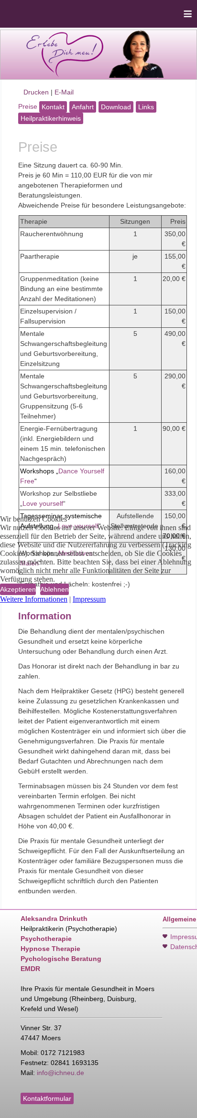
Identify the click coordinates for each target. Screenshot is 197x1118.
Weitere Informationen (33, 599)
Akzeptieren (18, 589)
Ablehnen (54, 589)
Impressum (89, 599)
